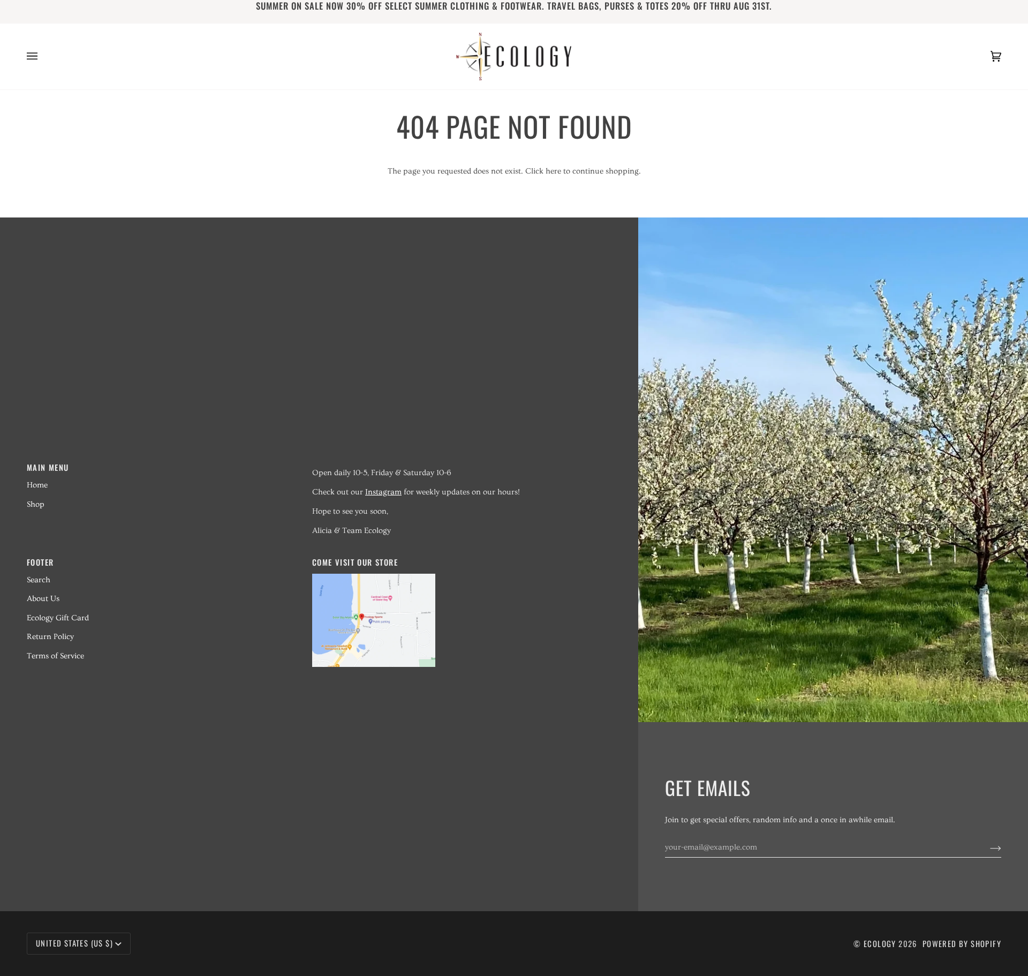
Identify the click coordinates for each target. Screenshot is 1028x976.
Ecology (881, 943)
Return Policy (50, 636)
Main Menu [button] (48, 467)
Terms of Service (55, 655)
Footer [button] (40, 562)
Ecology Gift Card (58, 617)
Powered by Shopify (962, 943)
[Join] (987, 847)
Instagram (383, 492)
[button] (448, 464)
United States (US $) (74, 943)
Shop (35, 504)
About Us (43, 598)
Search (38, 579)
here (553, 171)
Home (37, 485)
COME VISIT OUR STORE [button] (355, 562)
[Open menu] (43, 56)
